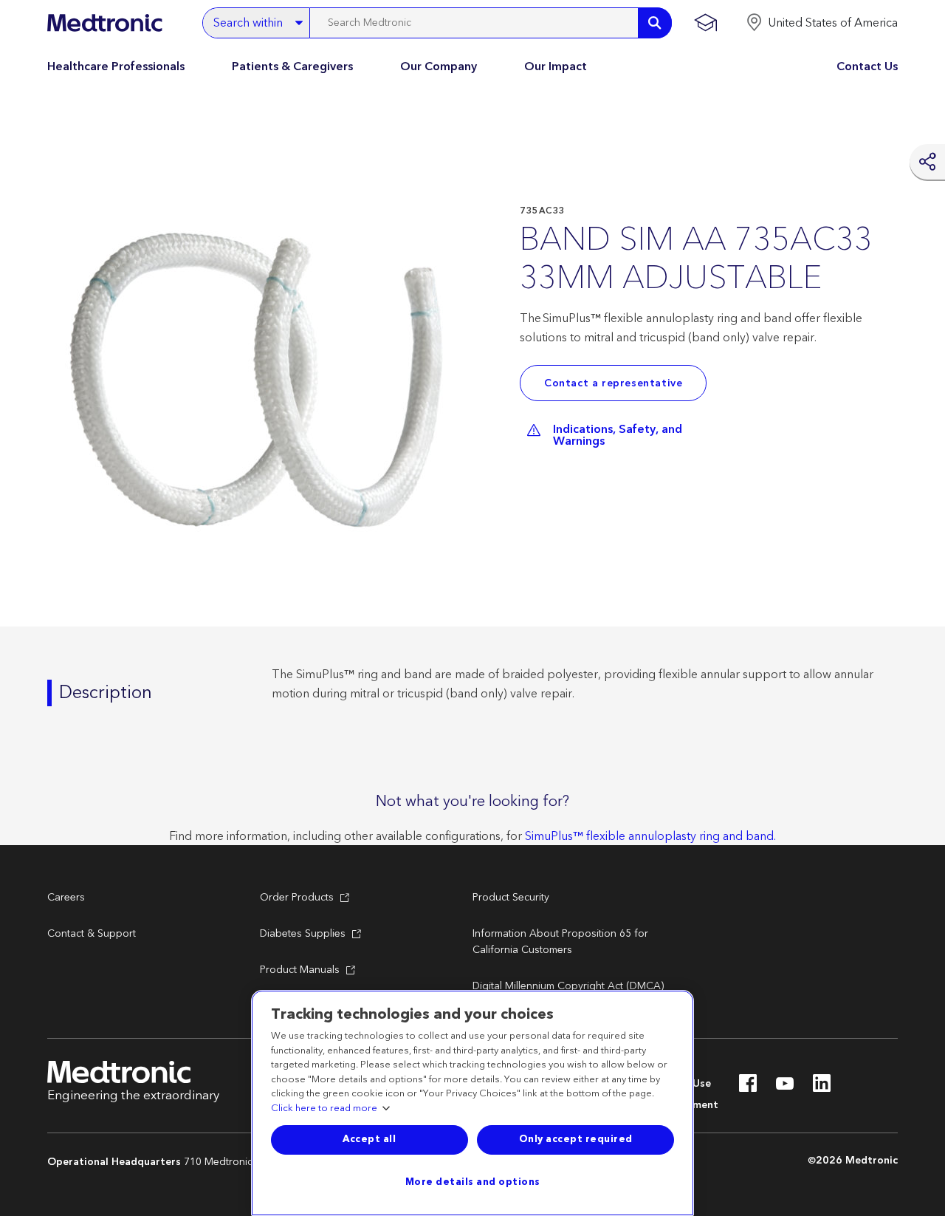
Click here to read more (324, 1108)
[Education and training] (705, 23)
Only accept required (576, 1139)
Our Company (438, 66)
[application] (261, 382)
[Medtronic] (104, 23)
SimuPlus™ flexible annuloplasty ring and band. (650, 836)
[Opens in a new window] (748, 1087)
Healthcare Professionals (116, 66)
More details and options (472, 1182)
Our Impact (555, 66)
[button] (822, 23)
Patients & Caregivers (292, 66)
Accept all (369, 1139)
